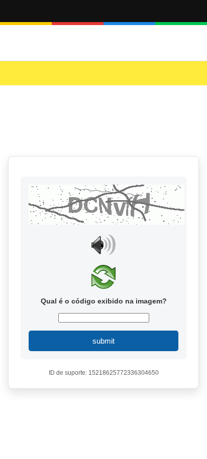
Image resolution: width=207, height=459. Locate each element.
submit (103, 341)
